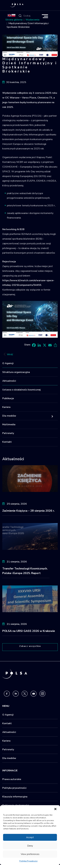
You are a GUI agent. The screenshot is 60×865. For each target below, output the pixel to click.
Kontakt (7, 442)
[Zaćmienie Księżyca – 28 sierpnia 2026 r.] (30, 478)
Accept (30, 837)
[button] (55, 809)
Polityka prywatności (14, 788)
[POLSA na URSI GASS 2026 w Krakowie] (30, 598)
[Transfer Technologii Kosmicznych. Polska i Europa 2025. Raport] (30, 536)
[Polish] (14, 15)
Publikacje (8, 398)
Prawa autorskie (11, 779)
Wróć (10, 354)
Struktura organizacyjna (16, 372)
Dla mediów (9, 415)
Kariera (6, 407)
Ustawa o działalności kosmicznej (21, 389)
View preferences (30, 854)
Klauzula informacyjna (14, 796)
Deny (30, 845)
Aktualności (9, 381)
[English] (10, 15)
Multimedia (8, 424)
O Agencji (8, 363)
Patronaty (8, 433)
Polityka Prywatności (28, 861)
